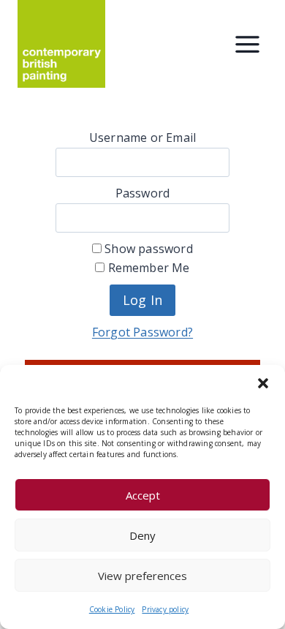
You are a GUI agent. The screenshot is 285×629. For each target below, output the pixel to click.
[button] (263, 383)
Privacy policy (165, 609)
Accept (143, 495)
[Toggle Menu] (247, 44)
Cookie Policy (112, 609)
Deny (142, 535)
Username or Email (142, 137)
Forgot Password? (142, 332)
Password (142, 193)
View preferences (142, 575)
